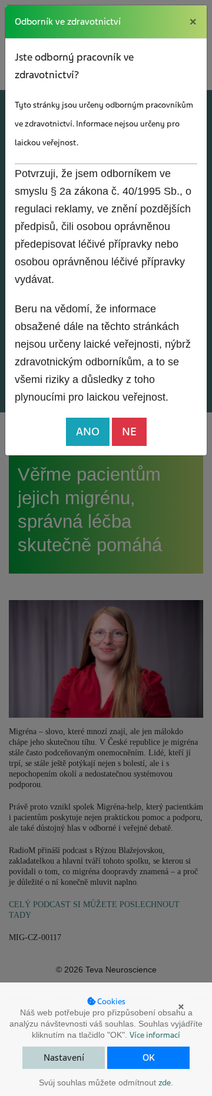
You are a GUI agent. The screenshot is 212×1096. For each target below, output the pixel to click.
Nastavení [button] (64, 1058)
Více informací (155, 1035)
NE (129, 431)
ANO (88, 431)
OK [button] (149, 1058)
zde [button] (164, 1083)
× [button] (181, 1006)
